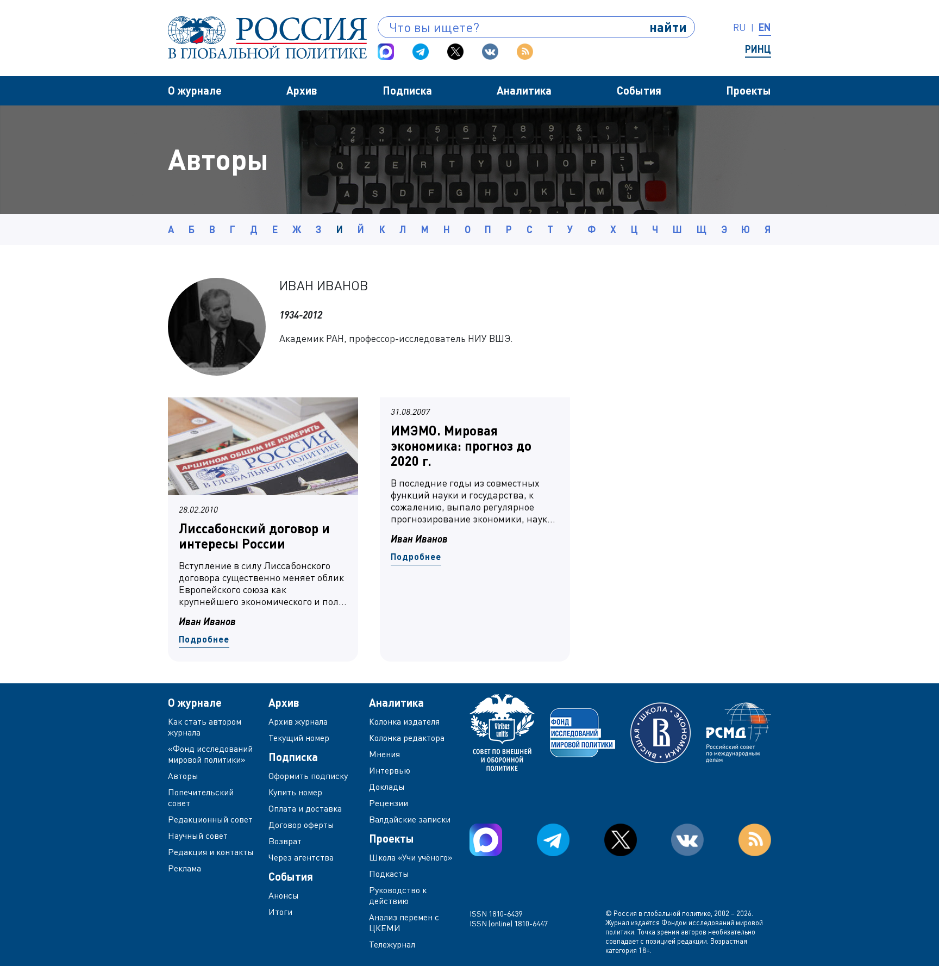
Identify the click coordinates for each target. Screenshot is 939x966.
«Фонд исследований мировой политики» (210, 754)
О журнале (195, 90)
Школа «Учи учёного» (411, 857)
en (765, 27)
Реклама (184, 868)
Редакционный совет (210, 819)
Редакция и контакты (211, 851)
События (639, 90)
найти (668, 27)
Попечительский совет (201, 797)
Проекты (748, 90)
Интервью (389, 770)
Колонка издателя (404, 721)
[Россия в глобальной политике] (267, 37)
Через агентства (301, 857)
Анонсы (283, 895)
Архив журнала (298, 721)
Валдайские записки (409, 819)
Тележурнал (392, 944)
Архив (301, 90)
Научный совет (198, 835)
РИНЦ (758, 49)
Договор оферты (301, 824)
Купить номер (295, 792)
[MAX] (386, 51)
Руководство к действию (398, 895)
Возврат (285, 841)
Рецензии (388, 802)
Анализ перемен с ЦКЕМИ (404, 922)
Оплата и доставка (305, 808)
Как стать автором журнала (204, 727)
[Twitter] (455, 51)
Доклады (387, 786)
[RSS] (525, 51)
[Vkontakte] (490, 51)
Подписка (407, 90)
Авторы (183, 775)
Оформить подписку (308, 775)
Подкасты (389, 873)
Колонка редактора (407, 737)
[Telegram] (420, 51)
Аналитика (524, 90)
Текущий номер (298, 737)
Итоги (280, 911)
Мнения (384, 754)
